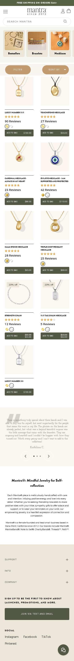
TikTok (46, 637)
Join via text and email (37, 613)
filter (18, 69)
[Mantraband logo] (37, 11)
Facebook (30, 637)
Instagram (12, 637)
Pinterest (11, 643)
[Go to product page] (19, 91)
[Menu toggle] (5, 11)
